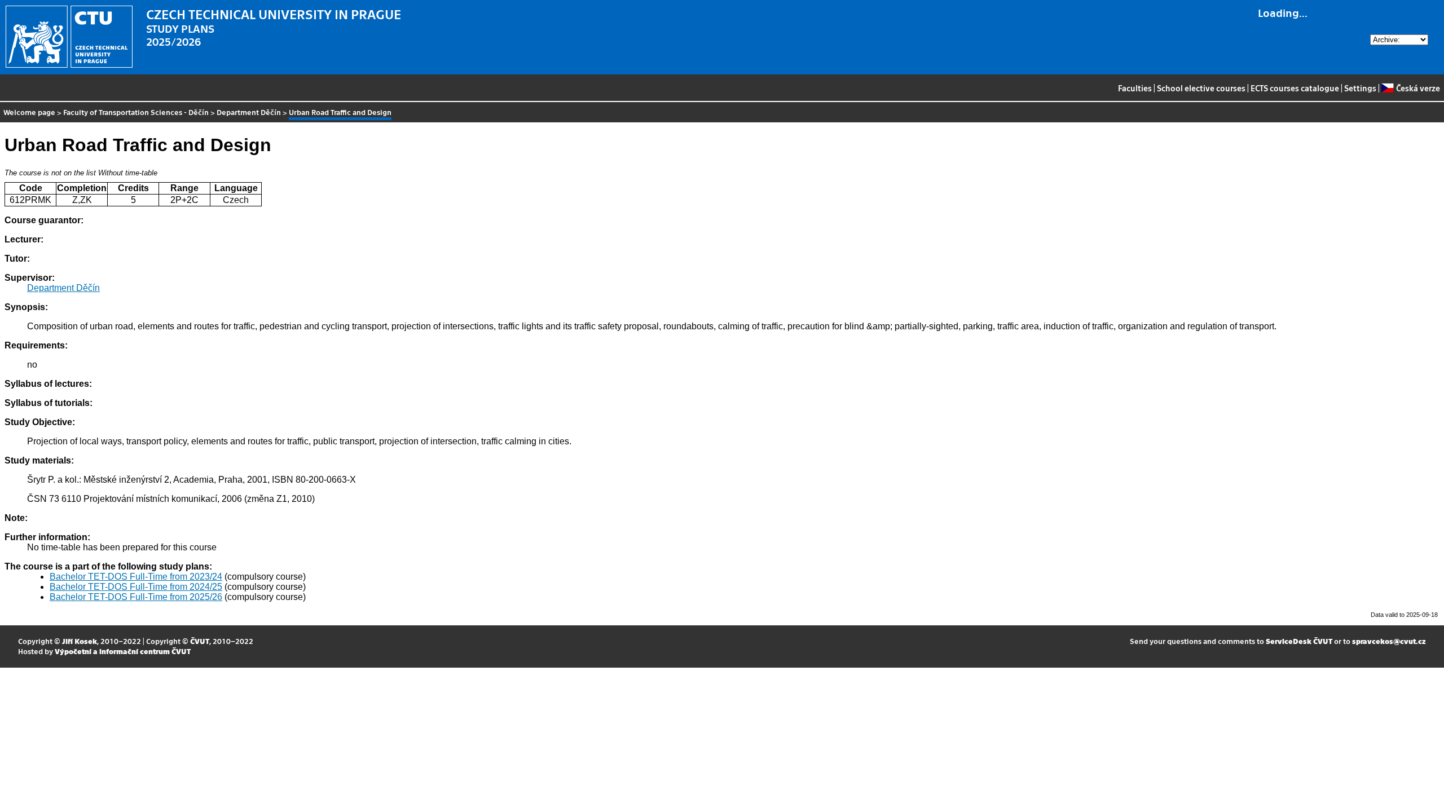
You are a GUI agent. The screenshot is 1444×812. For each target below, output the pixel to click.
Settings (1360, 88)
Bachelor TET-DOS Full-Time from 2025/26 (136, 597)
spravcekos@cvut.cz (1389, 641)
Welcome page (29, 112)
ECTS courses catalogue (1295, 88)
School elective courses (1201, 88)
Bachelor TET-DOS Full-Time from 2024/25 (136, 587)
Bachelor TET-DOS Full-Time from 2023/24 (136, 576)
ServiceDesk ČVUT (1299, 641)
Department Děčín (249, 112)
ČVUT (199, 641)
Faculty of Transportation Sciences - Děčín (136, 112)
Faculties (1135, 88)
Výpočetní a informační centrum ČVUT (123, 651)
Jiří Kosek (79, 641)
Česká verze (1417, 88)
